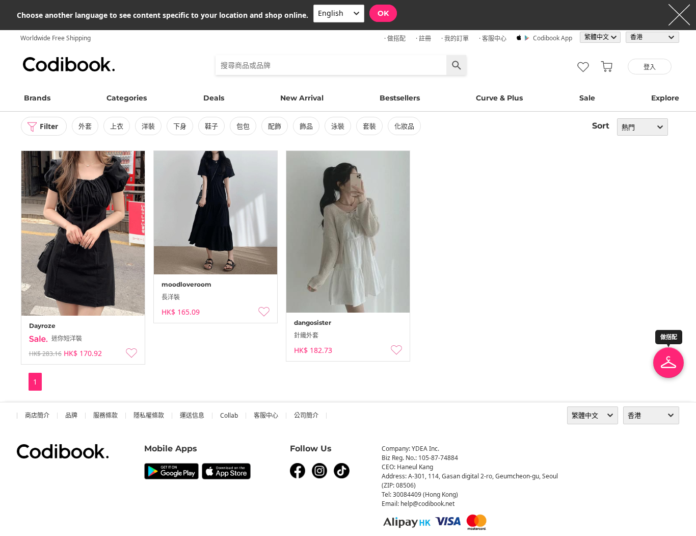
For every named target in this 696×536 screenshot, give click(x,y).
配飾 (274, 126)
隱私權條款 (148, 415)
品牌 (71, 415)
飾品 (306, 126)
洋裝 (148, 126)
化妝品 (404, 126)
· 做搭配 (395, 38)
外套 (85, 126)
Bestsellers (400, 98)
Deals (213, 98)
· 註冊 (423, 38)
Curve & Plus (499, 98)
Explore (665, 98)
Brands (37, 98)
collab (229, 415)
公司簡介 (306, 415)
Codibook (69, 64)
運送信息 (192, 415)
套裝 (369, 126)
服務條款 (105, 415)
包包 (243, 126)
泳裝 (337, 126)
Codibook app (552, 38)
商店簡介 (37, 415)
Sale (587, 98)
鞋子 (211, 126)
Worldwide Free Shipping (55, 38)
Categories (126, 98)
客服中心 (266, 415)
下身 (179, 126)
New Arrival (302, 98)
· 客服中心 (492, 38)
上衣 (116, 126)
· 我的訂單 (455, 38)
